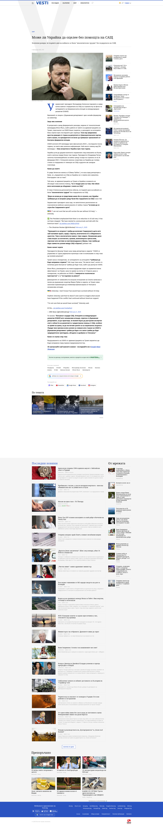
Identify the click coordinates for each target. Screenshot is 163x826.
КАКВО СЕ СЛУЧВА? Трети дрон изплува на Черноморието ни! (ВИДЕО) (92, 793)
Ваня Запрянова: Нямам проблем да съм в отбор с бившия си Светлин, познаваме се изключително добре (123, 533)
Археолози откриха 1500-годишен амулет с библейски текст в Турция (79, 469)
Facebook (83, 385)
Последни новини (45, 463)
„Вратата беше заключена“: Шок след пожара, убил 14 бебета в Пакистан (79, 552)
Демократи (86, 370)
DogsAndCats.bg (111, 806)
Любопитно (84, 3)
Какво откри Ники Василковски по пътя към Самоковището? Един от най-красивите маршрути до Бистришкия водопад (123, 497)
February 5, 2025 (81, 227)
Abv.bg (71, 806)
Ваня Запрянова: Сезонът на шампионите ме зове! (77, 648)
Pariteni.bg (112, 808)
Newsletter (61, 385)
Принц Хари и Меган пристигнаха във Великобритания (121, 86)
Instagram (93, 385)
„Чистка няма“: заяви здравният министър (74, 567)
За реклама (85, 814)
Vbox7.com (78, 806)
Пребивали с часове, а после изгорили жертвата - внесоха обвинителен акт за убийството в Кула (80, 486)
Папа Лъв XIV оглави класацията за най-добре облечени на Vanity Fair (81, 518)
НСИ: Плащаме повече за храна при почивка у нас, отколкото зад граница (78, 617)
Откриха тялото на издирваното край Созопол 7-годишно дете (122, 583)
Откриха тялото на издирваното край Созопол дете (120, 57)
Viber (52, 385)
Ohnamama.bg (87, 808)
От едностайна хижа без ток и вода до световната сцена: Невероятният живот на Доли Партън (80, 714)
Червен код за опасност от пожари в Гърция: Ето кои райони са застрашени (78, 698)
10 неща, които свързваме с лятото (42, 771)
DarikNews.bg (94, 806)
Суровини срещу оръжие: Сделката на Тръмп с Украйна (67, 412)
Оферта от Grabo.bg (63, 503)
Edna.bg (119, 808)
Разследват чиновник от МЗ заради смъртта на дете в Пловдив (79, 583)
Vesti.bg (42, 2)
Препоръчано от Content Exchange (97, 801)
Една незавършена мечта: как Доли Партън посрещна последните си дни (122, 520)
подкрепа (51, 368)
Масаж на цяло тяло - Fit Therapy (70, 502)
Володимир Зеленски (79, 368)
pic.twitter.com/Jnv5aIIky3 (62, 308)
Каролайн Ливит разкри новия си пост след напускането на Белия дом (122, 155)
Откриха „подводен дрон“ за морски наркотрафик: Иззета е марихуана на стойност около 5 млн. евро (123, 570)
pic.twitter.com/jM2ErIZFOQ (69, 224)
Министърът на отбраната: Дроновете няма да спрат (78, 632)
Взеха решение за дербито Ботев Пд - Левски (122, 545)
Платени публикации (118, 814)
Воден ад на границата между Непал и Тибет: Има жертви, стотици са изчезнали (81, 599)
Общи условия (95, 814)
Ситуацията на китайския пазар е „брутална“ (120, 107)
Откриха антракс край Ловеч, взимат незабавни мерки (79, 535)
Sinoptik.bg (96, 808)
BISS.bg (129, 806)
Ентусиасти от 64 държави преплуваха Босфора (123, 510)
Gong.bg (85, 806)
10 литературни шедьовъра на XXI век (94, 771)
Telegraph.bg (128, 808)
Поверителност (106, 814)
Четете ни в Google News (46, 814)
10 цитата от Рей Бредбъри (67, 770)
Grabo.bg (104, 808)
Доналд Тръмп (65, 370)
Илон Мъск (76, 370)
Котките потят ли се (123, 483)
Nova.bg (102, 806)
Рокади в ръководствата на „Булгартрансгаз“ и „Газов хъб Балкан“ (80, 731)
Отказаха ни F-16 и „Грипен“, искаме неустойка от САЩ (120, 66)
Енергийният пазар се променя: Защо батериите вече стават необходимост (121, 97)
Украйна (66, 368)
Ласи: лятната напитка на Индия (41, 792)
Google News (72, 385)
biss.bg (115, 101)
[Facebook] (131, 816)
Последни (55, 3)
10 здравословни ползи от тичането (67, 792)
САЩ (56, 370)
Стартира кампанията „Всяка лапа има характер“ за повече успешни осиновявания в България (123, 472)
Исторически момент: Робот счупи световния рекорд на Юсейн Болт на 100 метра (122, 131)
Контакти (128, 814)
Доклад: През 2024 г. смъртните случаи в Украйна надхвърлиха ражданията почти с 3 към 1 (44, 410)
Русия (90, 368)
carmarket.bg (116, 111)
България (66, 3)
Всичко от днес (68, 747)
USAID (59, 368)
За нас (78, 814)
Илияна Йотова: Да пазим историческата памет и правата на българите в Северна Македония (121, 143)
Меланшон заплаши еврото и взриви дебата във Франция (122, 76)
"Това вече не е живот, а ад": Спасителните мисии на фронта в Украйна (90, 411)
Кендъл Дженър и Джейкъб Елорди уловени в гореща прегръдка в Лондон (79, 664)
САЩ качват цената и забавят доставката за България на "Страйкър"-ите (80, 682)
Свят (75, 3)
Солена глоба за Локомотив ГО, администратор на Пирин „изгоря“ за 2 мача (123, 557)
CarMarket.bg (121, 806)
